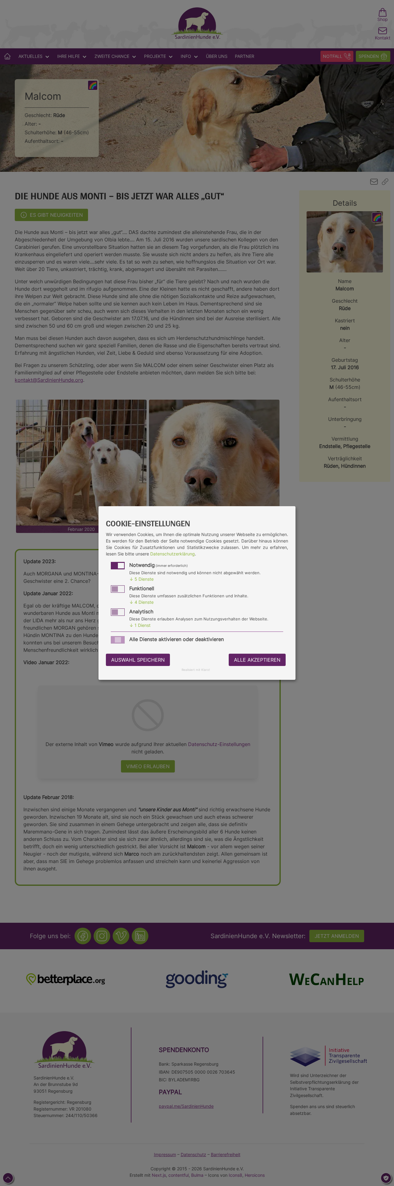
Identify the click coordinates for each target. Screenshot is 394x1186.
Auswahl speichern (138, 660)
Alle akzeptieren (257, 660)
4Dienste (141, 602)
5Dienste (141, 579)
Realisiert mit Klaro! (196, 670)
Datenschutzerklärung (172, 553)
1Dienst (140, 625)
